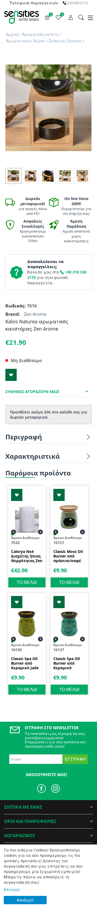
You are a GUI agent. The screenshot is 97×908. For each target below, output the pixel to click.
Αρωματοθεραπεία (40, 34)
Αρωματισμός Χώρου (25, 40)
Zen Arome (35, 314)
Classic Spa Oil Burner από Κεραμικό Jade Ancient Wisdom (26, 663)
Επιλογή (11, 889)
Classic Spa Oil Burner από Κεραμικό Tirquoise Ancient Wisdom (68, 663)
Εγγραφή (75, 759)
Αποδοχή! (25, 900)
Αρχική (12, 34)
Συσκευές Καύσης (65, 40)
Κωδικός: (14, 306)
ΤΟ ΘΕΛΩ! (27, 582)
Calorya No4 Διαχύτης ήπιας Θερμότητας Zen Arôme (26, 556)
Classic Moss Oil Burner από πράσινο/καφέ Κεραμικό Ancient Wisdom (68, 556)
